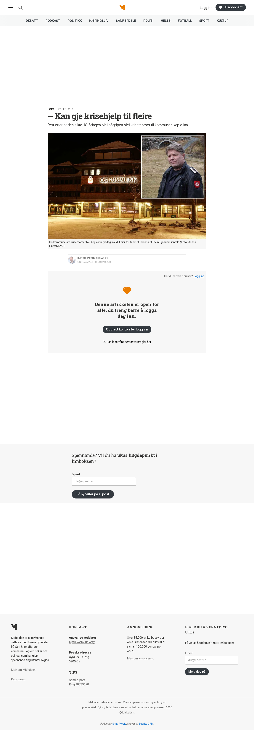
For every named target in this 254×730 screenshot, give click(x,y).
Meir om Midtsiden (23, 670)
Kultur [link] (222, 20)
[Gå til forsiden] (122, 8)
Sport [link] (204, 20)
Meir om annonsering (140, 658)
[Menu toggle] (10, 7)
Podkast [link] (53, 20)
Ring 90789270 (79, 684)
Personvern (18, 679)
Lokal (52, 109)
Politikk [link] (75, 20)
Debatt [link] (32, 20)
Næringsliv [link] (98, 20)
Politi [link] (148, 20)
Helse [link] (166, 20)
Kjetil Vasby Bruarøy (82, 642)
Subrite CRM (146, 723)
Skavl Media (119, 723)
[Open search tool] (20, 8)
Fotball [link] (185, 20)
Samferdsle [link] (126, 20)
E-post (76, 474)
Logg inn (199, 276)
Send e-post (77, 680)
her (149, 342)
